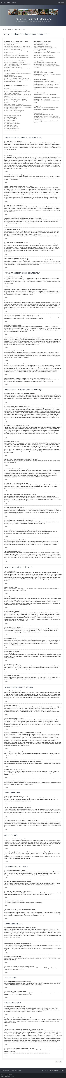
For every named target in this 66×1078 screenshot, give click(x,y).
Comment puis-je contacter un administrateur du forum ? (46, 121)
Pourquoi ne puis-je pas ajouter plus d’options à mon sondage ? (17, 95)
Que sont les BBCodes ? (10, 117)
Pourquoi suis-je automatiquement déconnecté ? (16, 55)
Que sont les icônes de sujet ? (11, 130)
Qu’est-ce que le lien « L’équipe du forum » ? (45, 57)
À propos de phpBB (30, 1011)
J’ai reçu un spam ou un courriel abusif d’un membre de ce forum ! (47, 66)
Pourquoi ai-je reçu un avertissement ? (14, 104)
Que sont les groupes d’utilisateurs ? (43, 46)
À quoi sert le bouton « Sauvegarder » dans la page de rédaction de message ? (18, 108)
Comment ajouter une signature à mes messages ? (17, 91)
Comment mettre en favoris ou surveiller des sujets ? (47, 97)
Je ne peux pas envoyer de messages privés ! (45, 62)
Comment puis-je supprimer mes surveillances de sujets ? (46, 101)
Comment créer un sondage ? (11, 93)
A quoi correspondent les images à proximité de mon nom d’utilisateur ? (17, 74)
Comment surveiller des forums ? (42, 99)
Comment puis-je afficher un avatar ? (13, 76)
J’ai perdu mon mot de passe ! (12, 54)
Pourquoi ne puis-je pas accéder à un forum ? (15, 99)
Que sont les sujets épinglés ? (11, 126)
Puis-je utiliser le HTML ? (10, 119)
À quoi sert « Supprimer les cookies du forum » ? (16, 57)
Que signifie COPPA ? (9, 44)
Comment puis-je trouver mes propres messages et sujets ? (47, 88)
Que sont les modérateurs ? (41, 44)
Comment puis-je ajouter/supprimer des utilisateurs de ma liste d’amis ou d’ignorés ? (47, 75)
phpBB (24, 331)
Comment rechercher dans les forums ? (44, 81)
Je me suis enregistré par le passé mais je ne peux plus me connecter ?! (18, 51)
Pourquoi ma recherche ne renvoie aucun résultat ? (46, 82)
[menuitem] (14, 2)
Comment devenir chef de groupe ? (43, 51)
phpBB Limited (44, 1008)
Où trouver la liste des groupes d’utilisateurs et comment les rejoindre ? (45, 48)
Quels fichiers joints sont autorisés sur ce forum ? (46, 107)
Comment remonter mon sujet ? (12, 112)
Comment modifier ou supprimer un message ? (16, 90)
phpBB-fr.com (10, 1076)
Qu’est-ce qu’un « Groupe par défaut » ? (44, 55)
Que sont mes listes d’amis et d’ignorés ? (44, 72)
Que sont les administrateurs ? (41, 43)
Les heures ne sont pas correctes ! (13, 67)
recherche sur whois (44, 1032)
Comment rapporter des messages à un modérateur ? (18, 105)
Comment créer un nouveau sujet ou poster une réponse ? (16, 87)
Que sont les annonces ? (10, 125)
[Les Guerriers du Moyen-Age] (33, 12)
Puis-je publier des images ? (11, 122)
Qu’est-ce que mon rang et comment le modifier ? (17, 78)
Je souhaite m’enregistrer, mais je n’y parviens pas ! (17, 46)
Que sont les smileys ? (10, 120)
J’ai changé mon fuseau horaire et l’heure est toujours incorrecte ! (18, 69)
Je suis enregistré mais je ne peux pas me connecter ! (17, 47)
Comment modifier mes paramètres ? (14, 62)
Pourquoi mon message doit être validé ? (14, 110)
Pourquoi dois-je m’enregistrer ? (12, 43)
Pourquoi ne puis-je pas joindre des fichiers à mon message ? (16, 101)
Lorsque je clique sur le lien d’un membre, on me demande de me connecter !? (17, 80)
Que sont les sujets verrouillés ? (12, 128)
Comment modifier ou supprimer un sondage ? (16, 97)
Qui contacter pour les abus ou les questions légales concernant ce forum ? (47, 118)
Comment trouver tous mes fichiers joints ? (44, 109)
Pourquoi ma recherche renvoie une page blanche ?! (47, 84)
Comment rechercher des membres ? (43, 86)
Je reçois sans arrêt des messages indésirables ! (46, 64)
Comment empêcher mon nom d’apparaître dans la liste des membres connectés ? (17, 64)
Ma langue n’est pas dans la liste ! (12, 72)
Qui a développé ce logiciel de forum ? (43, 114)
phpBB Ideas (22, 1021)
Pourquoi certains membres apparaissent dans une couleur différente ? (47, 53)
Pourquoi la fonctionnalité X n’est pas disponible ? (46, 116)
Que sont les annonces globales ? (12, 123)
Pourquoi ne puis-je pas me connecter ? (14, 49)
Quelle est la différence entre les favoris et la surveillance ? (45, 95)
